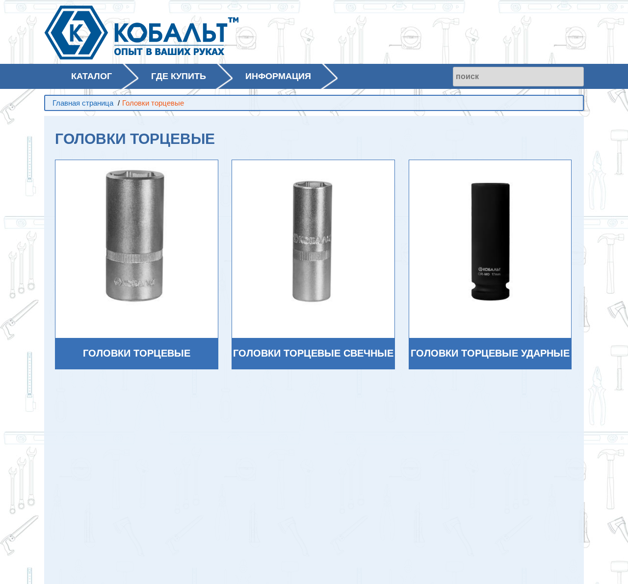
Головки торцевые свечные (313, 353)
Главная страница (82, 103)
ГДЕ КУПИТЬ (178, 76)
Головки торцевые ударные (490, 353)
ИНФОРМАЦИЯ (278, 76)
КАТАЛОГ (91, 76)
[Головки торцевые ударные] (490, 241)
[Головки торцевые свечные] (313, 241)
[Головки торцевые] (136, 241)
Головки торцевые (136, 353)
